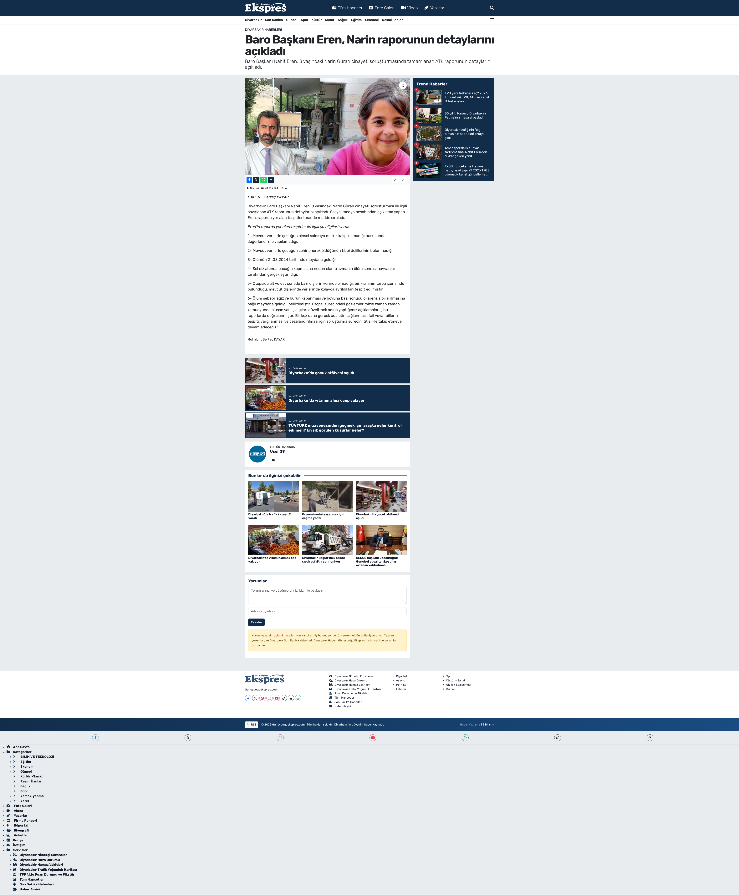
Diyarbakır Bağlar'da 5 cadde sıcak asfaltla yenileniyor (323, 559)
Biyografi (21, 830)
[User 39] (257, 454)
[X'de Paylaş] (256, 180)
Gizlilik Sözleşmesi (458, 684)
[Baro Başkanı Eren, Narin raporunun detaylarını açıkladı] (327, 126)
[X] (255, 698)
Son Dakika (274, 20)
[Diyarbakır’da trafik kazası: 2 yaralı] (273, 496)
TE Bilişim (487, 724)
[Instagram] (269, 698)
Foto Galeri (385, 7)
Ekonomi (372, 20)
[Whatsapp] (298, 698)
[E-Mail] (273, 460)
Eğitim (356, 20)
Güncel (292, 20)
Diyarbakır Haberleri (263, 30)
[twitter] (188, 737)
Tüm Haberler (350, 7)
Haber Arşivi (342, 706)
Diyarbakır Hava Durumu (350, 680)
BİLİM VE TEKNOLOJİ (37, 757)
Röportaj (20, 825)
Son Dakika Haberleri (348, 702)
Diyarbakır (253, 20)
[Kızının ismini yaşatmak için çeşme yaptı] (327, 496)
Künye (450, 689)
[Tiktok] (284, 698)
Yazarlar (437, 7)
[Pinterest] (262, 698)
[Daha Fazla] (271, 180)
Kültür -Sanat (31, 776)
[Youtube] (276, 698)
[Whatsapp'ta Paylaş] (263, 180)
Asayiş (400, 680)
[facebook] (95, 737)
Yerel (24, 801)
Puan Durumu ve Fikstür (350, 693)
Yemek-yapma (32, 796)
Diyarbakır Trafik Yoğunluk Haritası (357, 689)
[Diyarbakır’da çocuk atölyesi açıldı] (381, 496)
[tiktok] (557, 737)
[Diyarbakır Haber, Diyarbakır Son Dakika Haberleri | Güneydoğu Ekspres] (265, 8)
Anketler (20, 835)
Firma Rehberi (25, 820)
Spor (304, 20)
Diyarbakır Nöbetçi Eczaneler (353, 676)
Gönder (256, 622)
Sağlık (343, 20)
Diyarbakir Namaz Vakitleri (352, 684)
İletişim (401, 689)
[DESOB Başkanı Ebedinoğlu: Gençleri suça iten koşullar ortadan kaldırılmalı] (381, 540)
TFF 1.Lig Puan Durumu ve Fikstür (47, 874)
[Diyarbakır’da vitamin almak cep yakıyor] (273, 540)
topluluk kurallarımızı (287, 635)
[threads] (650, 737)
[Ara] (492, 8)
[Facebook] (248, 698)
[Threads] (291, 698)
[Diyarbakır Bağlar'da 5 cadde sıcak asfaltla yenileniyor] (327, 540)
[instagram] (280, 737)
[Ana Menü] (492, 20)
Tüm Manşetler (344, 697)
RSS (253, 724)
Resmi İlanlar (392, 20)
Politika (401, 684)
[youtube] (373, 737)
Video (412, 7)
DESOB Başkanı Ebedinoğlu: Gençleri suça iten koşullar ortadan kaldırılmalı (377, 561)
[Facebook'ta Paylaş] (249, 180)
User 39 (254, 188)
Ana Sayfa (21, 747)
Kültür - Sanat (323, 20)
